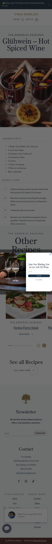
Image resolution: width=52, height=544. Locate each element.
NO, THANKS (39, 279)
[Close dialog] (50, 254)
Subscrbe (39, 276)
